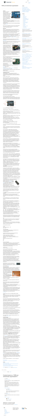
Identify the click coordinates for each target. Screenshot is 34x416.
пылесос (29, 60)
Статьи (5, 413)
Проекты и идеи (25, 22)
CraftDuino (9, 367)
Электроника (24, 27)
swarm (24, 56)
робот (27, 61)
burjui (23, 28)
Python (25, 55)
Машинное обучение (25, 19)
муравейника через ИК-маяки (6, 68)
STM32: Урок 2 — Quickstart (27, 28)
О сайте (6, 410)
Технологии (24, 26)
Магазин (13, 2)
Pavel (23, 33)
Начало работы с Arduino (25, 8)
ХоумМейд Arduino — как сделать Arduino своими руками (10, 360)
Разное (24, 23)
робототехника (24, 62)
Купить (4, 367)
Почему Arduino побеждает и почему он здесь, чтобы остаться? (10, 363)
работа (31, 60)
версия (28, 57)
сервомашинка (24, 63)
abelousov (23, 43)
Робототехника (24, 66)
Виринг (10, 35)
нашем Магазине (15, 367)
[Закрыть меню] (27, 0)
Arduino (27, 53)
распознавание (23, 61)
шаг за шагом (23, 64)
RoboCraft (8, 2)
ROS (22, 56)
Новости (24, 21)
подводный (27, 60)
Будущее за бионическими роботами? (27, 67)
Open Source (23, 55)
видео (29, 57)
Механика (24, 20)
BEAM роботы (25, 16)
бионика (26, 57)
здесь (8, 265)
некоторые (6, 335)
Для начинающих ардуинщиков (26, 9)
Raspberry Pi (28, 55)
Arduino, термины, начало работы (7, 364)
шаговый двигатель (26, 64)
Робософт (24, 24)
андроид (31, 56)
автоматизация (28, 56)
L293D (4, 182)
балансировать (23, 57)
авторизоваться (16, 404)
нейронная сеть (24, 60)
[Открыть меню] (26, 2)
